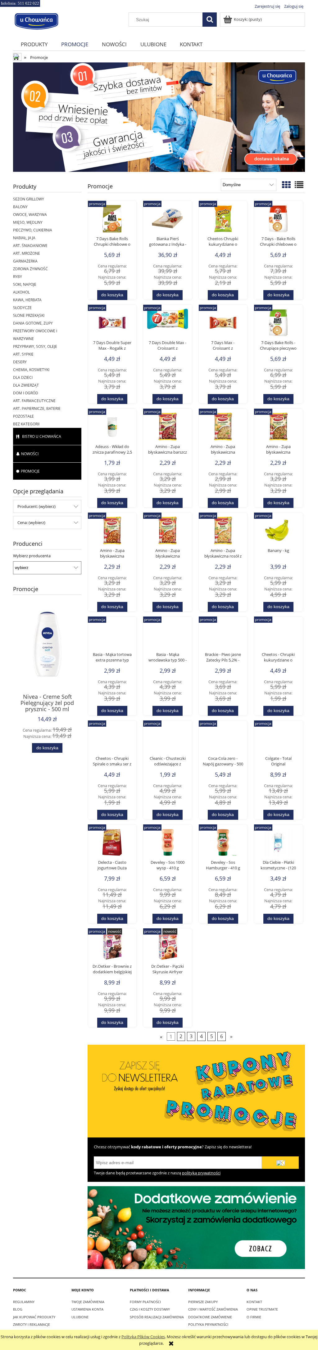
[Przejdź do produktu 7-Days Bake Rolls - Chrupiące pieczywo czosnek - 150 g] (278, 324)
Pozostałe (23, 416)
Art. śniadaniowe (30, 245)
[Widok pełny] (299, 185)
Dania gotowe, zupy (33, 323)
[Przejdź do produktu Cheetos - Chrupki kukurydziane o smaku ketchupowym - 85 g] (278, 636)
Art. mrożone (26, 253)
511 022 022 (28, 3)
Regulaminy (23, 1301)
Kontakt (254, 1301)
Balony (20, 206)
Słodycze (22, 307)
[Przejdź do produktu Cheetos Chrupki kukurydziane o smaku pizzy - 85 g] (223, 220)
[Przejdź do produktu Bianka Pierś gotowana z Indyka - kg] (167, 220)
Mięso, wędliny (28, 222)
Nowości (30, 453)
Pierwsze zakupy (203, 1301)
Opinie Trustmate (262, 1309)
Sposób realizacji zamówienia (157, 1317)
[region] (159, 117)
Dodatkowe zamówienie (210, 1317)
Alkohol (21, 292)
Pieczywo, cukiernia (32, 230)
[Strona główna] (36, 20)
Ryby (17, 276)
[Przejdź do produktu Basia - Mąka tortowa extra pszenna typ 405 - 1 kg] (112, 636)
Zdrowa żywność (30, 268)
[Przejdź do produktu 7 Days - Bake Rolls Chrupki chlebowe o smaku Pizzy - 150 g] (278, 220)
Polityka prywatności (208, 1324)
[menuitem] (34, 44)
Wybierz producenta (32, 556)
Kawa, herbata (27, 300)
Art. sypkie (23, 354)
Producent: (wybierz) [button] (36, 506)
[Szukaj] (209, 19)
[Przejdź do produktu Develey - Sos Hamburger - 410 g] (223, 843)
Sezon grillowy (28, 199)
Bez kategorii (26, 424)
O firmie (254, 1317)
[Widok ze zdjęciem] (286, 185)
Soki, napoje (24, 284)
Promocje (30, 471)
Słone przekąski (28, 315)
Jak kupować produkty (34, 1317)
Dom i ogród (25, 393)
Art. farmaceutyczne (34, 400)
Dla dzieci (23, 377)
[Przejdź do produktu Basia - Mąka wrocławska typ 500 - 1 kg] (167, 636)
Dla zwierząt (26, 385)
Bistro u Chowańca (41, 436)
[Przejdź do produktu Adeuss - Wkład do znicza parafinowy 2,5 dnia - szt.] (112, 428)
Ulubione (80, 1317)
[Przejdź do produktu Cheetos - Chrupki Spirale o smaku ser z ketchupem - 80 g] (112, 740)
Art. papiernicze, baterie (37, 408)
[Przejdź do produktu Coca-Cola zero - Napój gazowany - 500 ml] (223, 740)
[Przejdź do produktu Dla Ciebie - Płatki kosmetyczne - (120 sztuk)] (278, 843)
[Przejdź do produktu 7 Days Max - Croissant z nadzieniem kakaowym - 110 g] (223, 324)
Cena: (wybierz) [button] (31, 522)
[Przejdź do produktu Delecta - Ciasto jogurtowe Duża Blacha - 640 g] (112, 843)
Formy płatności (145, 1301)
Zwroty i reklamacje (31, 1324)
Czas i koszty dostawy (150, 1309)
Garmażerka (25, 261)
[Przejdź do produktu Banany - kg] (278, 532)
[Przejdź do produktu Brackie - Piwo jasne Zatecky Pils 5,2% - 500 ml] (223, 636)
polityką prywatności (201, 1173)
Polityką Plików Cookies (143, 1336)
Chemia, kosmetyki (31, 369)
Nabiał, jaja (24, 237)
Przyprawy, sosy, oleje (35, 346)
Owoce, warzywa (30, 214)
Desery (20, 362)
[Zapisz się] (280, 1162)
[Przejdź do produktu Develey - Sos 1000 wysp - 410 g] (167, 843)
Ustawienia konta (87, 1309)
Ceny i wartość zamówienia (213, 1309)
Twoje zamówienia (87, 1301)
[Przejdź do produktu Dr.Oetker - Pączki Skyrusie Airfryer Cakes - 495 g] (167, 947)
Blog (17, 1309)
